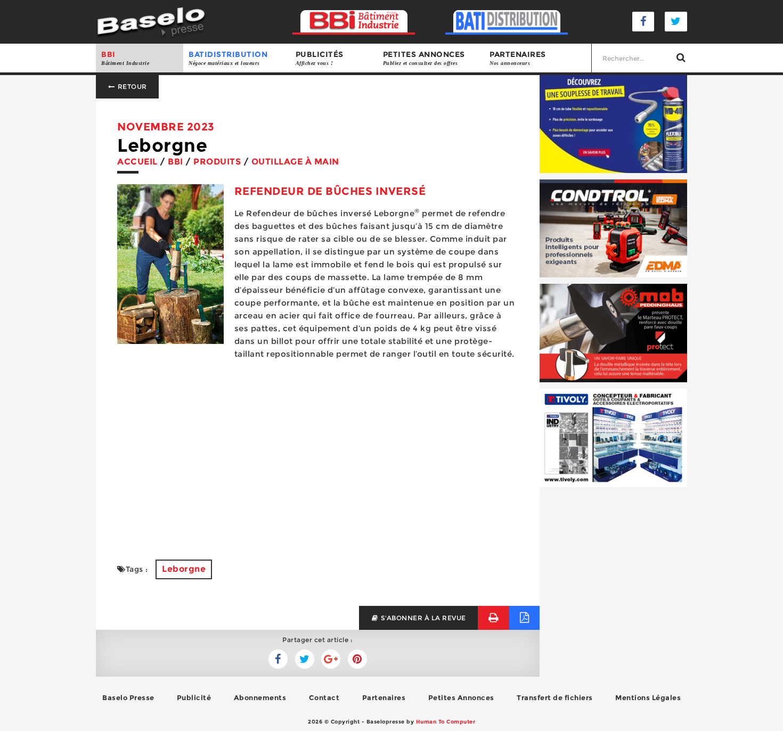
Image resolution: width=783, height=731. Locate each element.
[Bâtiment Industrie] (354, 21)
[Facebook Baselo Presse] (643, 21)
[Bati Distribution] (506, 21)
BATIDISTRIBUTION (228, 58)
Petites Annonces (461, 697)
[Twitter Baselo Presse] (676, 21)
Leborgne (184, 569)
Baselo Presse (128, 697)
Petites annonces (424, 58)
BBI (125, 58)
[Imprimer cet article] (493, 618)
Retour (131, 87)
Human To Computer (446, 721)
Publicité (194, 697)
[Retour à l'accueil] (151, 21)
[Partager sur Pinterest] (357, 659)
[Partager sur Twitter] (278, 659)
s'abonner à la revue (422, 618)
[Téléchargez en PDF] (524, 618)
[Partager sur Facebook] (304, 659)
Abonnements (260, 697)
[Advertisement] (317, 463)
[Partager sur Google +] (330, 659)
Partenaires (518, 58)
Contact (324, 697)
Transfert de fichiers (555, 697)
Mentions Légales (648, 697)
